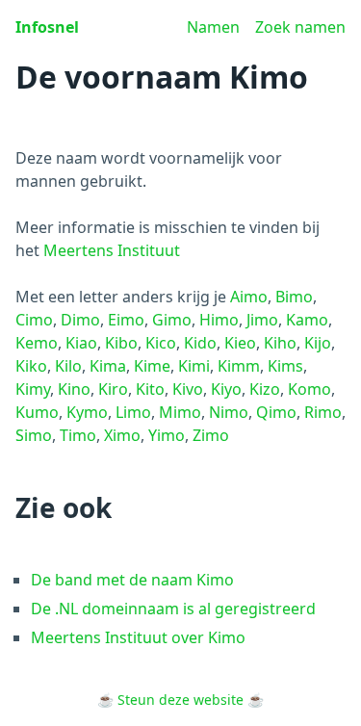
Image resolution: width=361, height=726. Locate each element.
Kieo (240, 342)
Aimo (249, 296)
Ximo (122, 435)
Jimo (262, 319)
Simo (33, 435)
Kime (152, 365)
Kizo (264, 389)
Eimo (126, 319)
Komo (309, 389)
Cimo (34, 319)
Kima (108, 365)
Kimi (194, 365)
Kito (150, 389)
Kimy (32, 389)
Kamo (307, 319)
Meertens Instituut (111, 250)
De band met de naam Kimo (132, 579)
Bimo (294, 296)
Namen (213, 27)
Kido (200, 342)
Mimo (180, 412)
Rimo (323, 412)
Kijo (317, 342)
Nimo (228, 412)
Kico (160, 342)
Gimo (172, 319)
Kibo (121, 342)
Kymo (87, 412)
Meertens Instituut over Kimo (138, 637)
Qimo (276, 412)
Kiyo (226, 389)
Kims (285, 365)
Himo (219, 319)
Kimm (239, 365)
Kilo (68, 365)
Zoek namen (300, 27)
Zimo (211, 435)
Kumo (37, 412)
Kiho (280, 342)
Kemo (36, 342)
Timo (78, 435)
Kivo (187, 389)
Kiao (81, 342)
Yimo (166, 435)
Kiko (31, 365)
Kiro (113, 389)
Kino (74, 389)
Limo (133, 412)
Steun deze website (180, 699)
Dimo (80, 319)
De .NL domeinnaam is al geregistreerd (173, 608)
